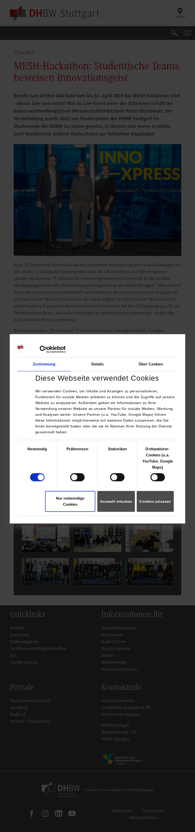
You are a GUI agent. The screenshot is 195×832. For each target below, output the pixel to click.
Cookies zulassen (155, 501)
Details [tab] (97, 364)
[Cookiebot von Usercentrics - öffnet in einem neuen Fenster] (43, 349)
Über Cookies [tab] (151, 364)
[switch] (77, 477)
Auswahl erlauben (116, 501)
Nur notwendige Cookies (70, 501)
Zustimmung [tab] (44, 364)
